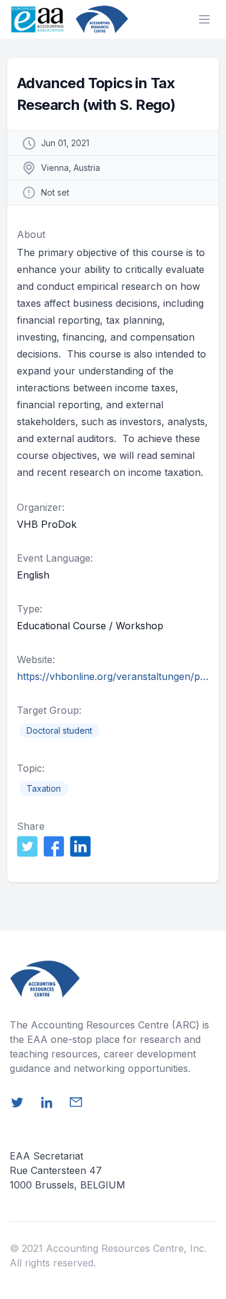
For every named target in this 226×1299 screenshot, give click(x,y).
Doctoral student (59, 730)
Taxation (44, 788)
